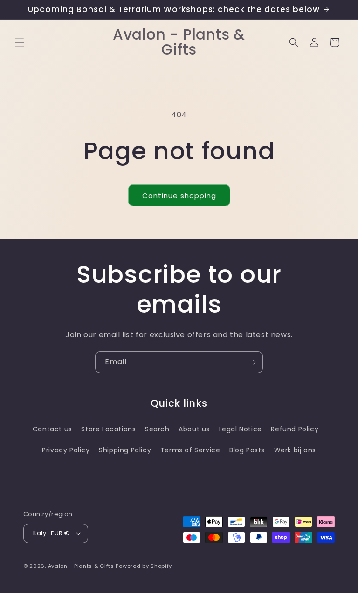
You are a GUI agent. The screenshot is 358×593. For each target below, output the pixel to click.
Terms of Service (190, 450)
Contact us (52, 429)
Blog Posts (247, 450)
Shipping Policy (125, 450)
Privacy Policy (66, 450)
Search (157, 429)
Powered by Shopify (144, 566)
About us (194, 429)
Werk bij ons (295, 450)
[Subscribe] (252, 362)
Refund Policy (294, 429)
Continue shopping (179, 195)
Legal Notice (240, 429)
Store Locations (108, 429)
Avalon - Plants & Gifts (81, 566)
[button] (19, 42)
